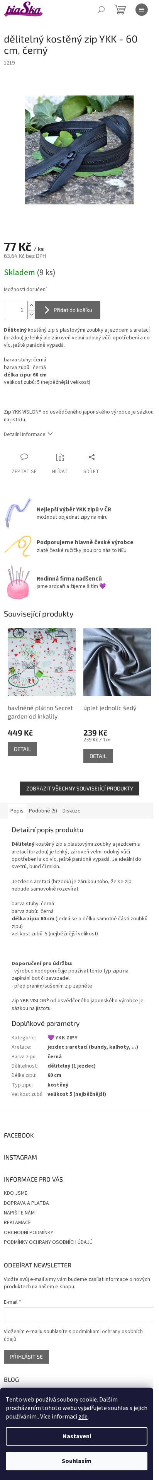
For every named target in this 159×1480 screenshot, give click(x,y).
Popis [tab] (17, 811)
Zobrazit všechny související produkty (79, 788)
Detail (22, 749)
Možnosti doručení (25, 289)
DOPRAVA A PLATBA (26, 1203)
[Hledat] (101, 9)
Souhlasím (76, 1461)
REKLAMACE (17, 1222)
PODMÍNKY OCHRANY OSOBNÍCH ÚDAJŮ (48, 1242)
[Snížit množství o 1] (31, 314)
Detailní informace (25, 434)
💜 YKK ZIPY (62, 1038)
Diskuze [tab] (72, 811)
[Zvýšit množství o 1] (31, 305)
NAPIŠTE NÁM (19, 1213)
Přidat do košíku (73, 310)
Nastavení (77, 1436)
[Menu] (141, 9)
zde (83, 1416)
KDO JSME (15, 1193)
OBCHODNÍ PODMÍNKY (28, 1232)
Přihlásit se (26, 1356)
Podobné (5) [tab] (43, 811)
